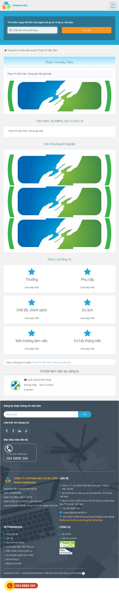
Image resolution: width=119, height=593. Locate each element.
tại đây (98, 520)
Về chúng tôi (12, 534)
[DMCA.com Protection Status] (85, 544)
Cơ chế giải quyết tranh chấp (19, 555)
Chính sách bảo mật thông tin (20, 546)
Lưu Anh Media (74, 573)
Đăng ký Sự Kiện (13, 563)
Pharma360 (37, 573)
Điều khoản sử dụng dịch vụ (19, 551)
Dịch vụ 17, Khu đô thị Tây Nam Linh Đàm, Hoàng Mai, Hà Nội (85, 487)
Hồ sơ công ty (12, 559)
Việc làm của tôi (69, 538)
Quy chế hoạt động (15, 542)
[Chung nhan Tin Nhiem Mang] (85, 551)
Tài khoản (66, 534)
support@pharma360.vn (75, 512)
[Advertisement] (56, 585)
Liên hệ (9, 538)
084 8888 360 (17, 458)
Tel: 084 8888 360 (71, 508)
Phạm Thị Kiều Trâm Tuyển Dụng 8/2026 (51, 362)
